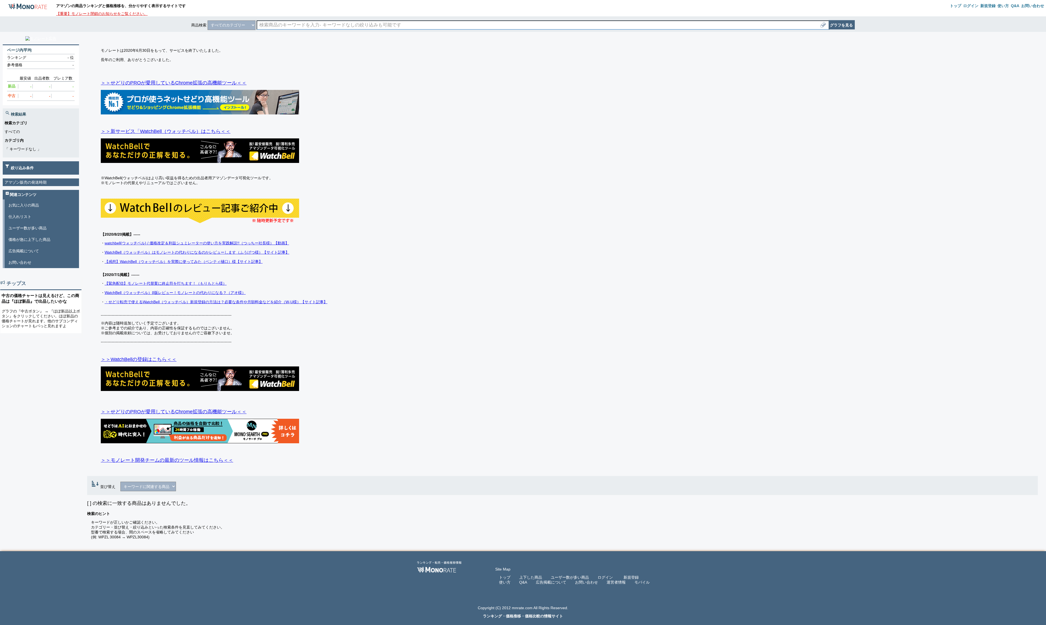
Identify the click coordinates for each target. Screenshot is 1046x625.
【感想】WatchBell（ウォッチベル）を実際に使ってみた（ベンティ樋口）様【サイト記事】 (184, 261)
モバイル (642, 582)
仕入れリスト (19, 216)
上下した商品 (530, 577)
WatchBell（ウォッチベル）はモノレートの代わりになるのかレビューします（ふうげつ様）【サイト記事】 (197, 252)
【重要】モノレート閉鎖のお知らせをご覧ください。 (102, 13)
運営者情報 (616, 582)
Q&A (523, 582)
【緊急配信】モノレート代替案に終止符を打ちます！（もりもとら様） (166, 283)
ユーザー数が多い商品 (27, 228)
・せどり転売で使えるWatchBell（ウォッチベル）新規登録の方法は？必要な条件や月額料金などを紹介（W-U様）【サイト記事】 (216, 302)
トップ (504, 577)
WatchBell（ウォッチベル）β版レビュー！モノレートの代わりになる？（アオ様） (175, 292)
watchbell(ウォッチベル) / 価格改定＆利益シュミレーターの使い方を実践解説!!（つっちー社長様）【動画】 (197, 243)
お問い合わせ (19, 262)
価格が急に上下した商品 (29, 239)
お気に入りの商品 (23, 205)
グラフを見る (841, 25)
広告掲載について (23, 251)
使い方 (504, 582)
